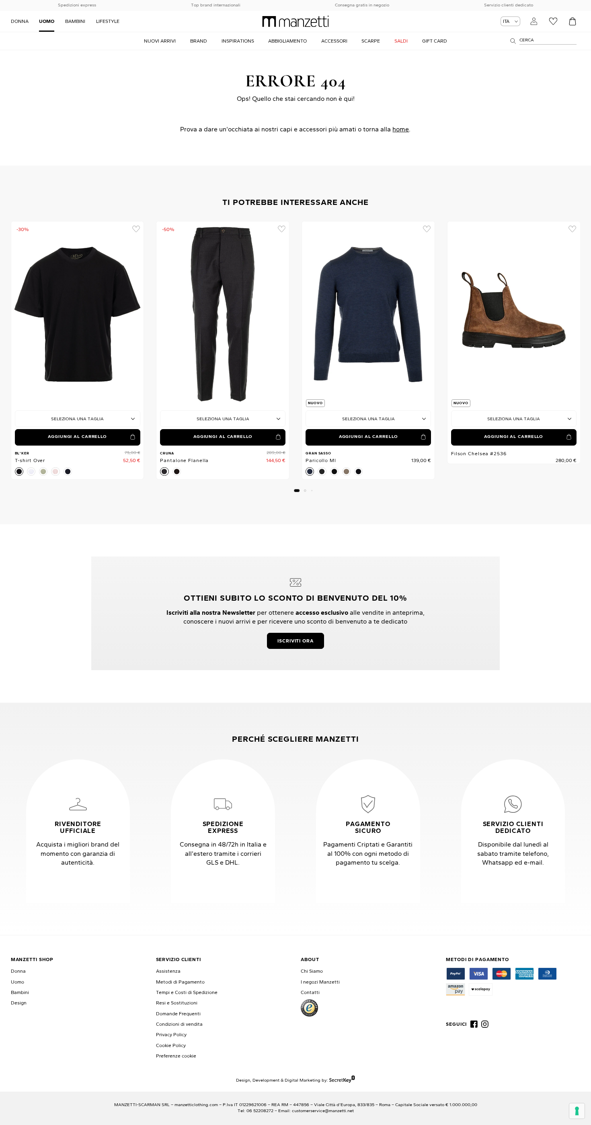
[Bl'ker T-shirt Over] (77, 314)
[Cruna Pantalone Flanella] (222, 314)
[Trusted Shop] (309, 1008)
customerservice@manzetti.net (323, 1110)
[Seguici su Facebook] (474, 1024)
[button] (297, 490)
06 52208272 (259, 1110)
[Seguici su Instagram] (484, 1024)
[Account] (534, 21)
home (400, 129)
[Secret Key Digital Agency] (342, 1080)
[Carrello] (572, 21)
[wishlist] (136, 229)
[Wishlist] (553, 21)
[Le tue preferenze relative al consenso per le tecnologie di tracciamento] (577, 1111)
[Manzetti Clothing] (295, 21)
